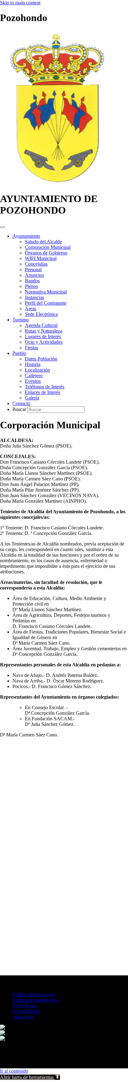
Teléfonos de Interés (44, 386)
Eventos (33, 381)
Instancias (34, 297)
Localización (37, 370)
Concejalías (36, 264)
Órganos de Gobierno (46, 252)
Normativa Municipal (46, 291)
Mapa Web (23, 1016)
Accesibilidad (25, 1011)
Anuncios (34, 275)
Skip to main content (20, 2)
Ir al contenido (14, 1071)
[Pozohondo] (56, 183)
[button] (30, 1077)
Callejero (34, 375)
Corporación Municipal (48, 247)
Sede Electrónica (41, 314)
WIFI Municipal (41, 258)
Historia (32, 364)
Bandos (32, 280)
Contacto (21, 403)
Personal (33, 269)
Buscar (19, 409)
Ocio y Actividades (43, 342)
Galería (32, 397)
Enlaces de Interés (42, 392)
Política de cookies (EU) (36, 1000)
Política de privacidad (33, 994)
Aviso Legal (24, 1005)
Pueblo (19, 353)
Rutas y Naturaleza (43, 330)
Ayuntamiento (26, 236)
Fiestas (31, 347)
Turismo (20, 319)
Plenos (31, 286)
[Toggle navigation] (2, 227)
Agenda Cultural (41, 325)
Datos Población (41, 358)
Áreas (30, 308)
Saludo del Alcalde (43, 241)
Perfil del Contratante (45, 303)
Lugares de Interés (43, 336)
